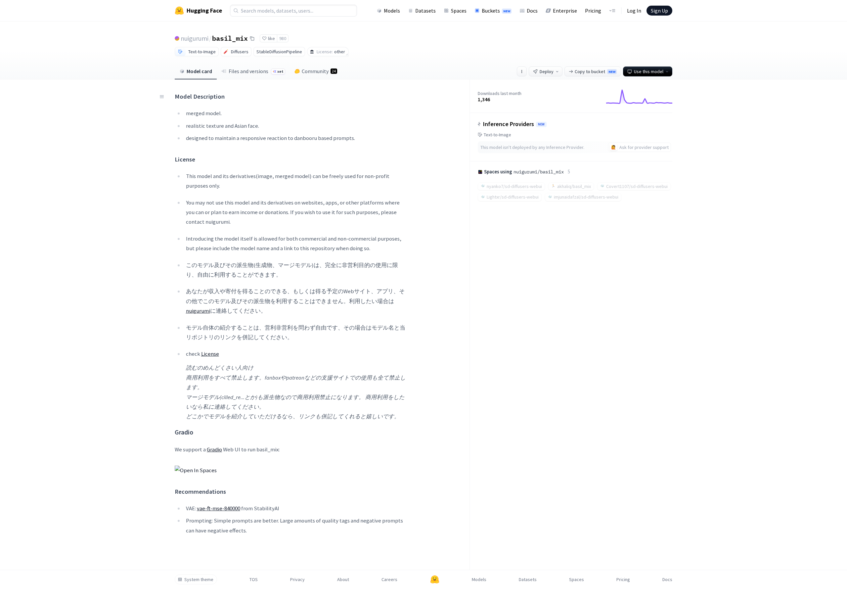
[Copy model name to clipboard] (252, 38)
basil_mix (230, 38)
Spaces (459, 10)
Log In (634, 10)
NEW (541, 124)
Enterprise (565, 10)
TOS (253, 579)
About (343, 579)
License (210, 353)
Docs (532, 10)
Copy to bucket (595, 71)
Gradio (214, 449)
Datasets (425, 10)
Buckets (496, 10)
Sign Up (659, 10)
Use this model (648, 71)
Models (392, 10)
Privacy (297, 579)
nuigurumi (194, 38)
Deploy (547, 71)
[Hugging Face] (434, 579)
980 (282, 38)
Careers (389, 579)
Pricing (593, 10)
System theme (198, 579)
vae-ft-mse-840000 (218, 508)
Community (319, 71)
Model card (199, 71)
